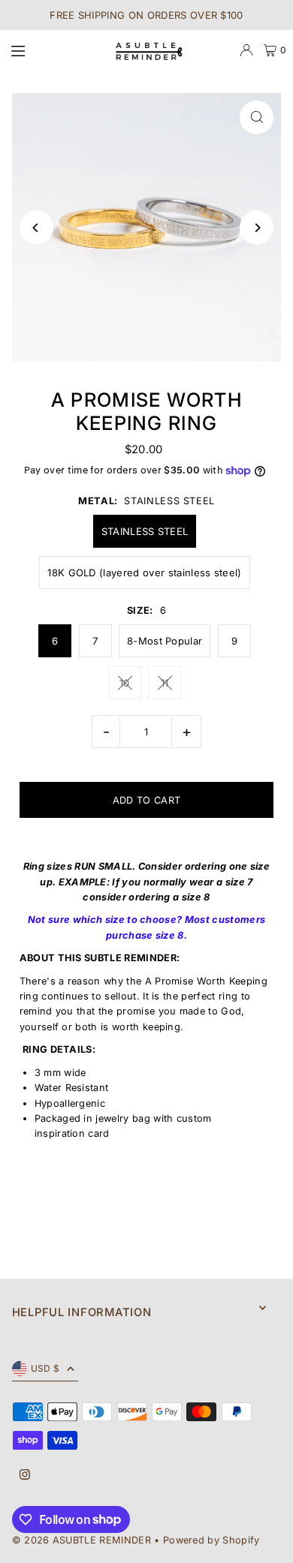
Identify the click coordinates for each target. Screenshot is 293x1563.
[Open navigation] (53, 50)
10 (124, 683)
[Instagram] (25, 1475)
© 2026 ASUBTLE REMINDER (81, 1540)
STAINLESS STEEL (145, 531)
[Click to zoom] (256, 117)
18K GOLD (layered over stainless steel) (144, 573)
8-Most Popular (164, 641)
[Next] (256, 228)
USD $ (45, 1368)
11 (165, 683)
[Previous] (36, 228)
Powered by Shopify (211, 1540)
